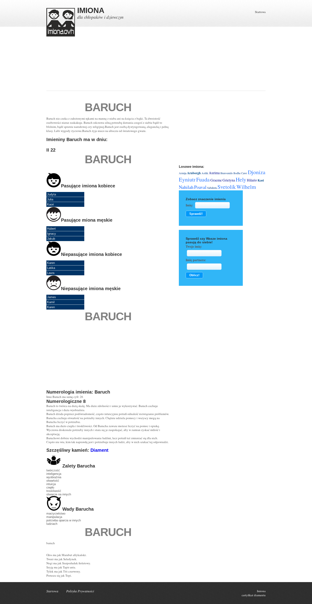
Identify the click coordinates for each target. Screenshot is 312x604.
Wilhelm (246, 186)
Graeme (216, 180)
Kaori (50, 204)
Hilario (252, 180)
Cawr (244, 173)
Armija (182, 173)
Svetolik (226, 186)
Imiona (261, 591)
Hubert (51, 228)
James (51, 297)
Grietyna (228, 180)
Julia (50, 199)
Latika (51, 268)
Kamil (51, 302)
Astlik (204, 173)
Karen (51, 263)
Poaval (200, 187)
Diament (99, 450)
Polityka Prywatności (80, 591)
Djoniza (256, 172)
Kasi (261, 180)
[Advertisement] (137, 68)
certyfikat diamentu (254, 595)
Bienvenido (226, 173)
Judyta (51, 194)
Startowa (260, 12)
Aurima (214, 172)
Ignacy (51, 233)
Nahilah (186, 187)
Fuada (203, 179)
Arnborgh (194, 173)
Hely (241, 179)
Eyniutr (187, 179)
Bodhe (237, 173)
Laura (50, 273)
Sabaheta (212, 187)
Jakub (51, 238)
